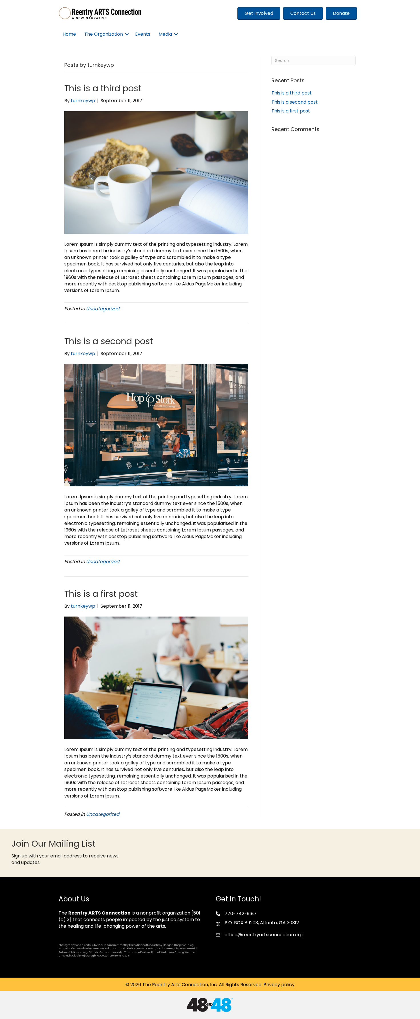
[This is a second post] (156, 425)
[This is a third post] (156, 172)
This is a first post (101, 594)
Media (165, 34)
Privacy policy (279, 984)
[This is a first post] (156, 677)
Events (142, 34)
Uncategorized (102, 308)
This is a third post (102, 88)
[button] (127, 34)
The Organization (103, 34)
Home (69, 34)
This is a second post (108, 341)
